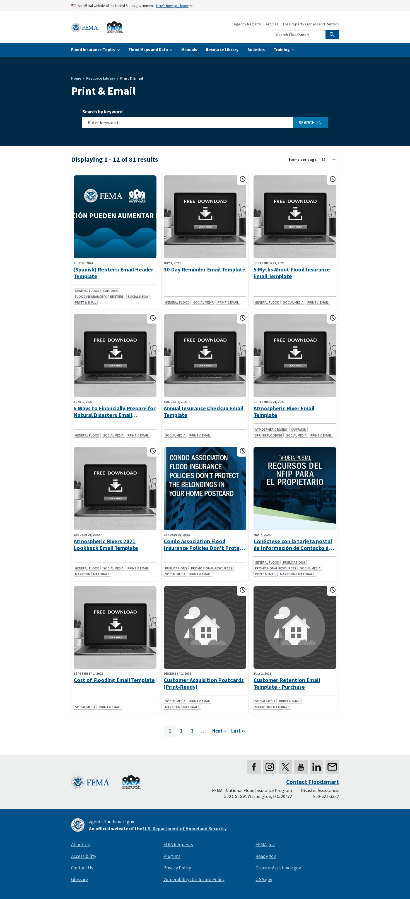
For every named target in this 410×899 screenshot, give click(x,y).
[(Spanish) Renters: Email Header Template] (115, 216)
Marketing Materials (92, 574)
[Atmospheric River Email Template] (295, 355)
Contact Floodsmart (312, 782)
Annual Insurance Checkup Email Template (203, 411)
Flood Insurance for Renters (99, 296)
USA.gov (263, 879)
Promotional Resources (211, 568)
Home (76, 78)
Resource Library (100, 78)
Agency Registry (247, 24)
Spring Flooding (268, 435)
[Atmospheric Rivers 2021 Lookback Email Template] (115, 488)
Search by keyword (102, 112)
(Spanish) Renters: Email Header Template (113, 273)
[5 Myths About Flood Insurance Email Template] (295, 216)
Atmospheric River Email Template (284, 411)
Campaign (111, 290)
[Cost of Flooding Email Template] (115, 627)
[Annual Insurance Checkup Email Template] (205, 355)
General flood (87, 290)
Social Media (138, 296)
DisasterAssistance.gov (278, 868)
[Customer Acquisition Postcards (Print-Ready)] (205, 627)
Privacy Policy (177, 868)
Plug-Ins (171, 856)
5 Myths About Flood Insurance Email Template (292, 273)
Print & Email (85, 302)
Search (307, 123)
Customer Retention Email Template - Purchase (287, 683)
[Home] (97, 27)
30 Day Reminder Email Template (204, 269)
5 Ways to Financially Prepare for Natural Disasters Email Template (115, 411)
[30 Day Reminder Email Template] (205, 216)
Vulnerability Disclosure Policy (194, 879)
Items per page (303, 159)
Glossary (79, 879)
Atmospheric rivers (271, 429)
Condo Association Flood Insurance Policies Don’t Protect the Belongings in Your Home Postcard (204, 544)
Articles (272, 24)
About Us (80, 844)
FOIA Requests (178, 844)
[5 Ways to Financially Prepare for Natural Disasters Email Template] (115, 355)
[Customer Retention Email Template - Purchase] (295, 627)
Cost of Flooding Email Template (114, 680)
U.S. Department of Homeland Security (185, 829)
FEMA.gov (265, 844)
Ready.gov (265, 856)
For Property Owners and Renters (311, 24)
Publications (176, 568)
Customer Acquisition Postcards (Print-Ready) (204, 683)
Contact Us (82, 868)
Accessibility (83, 856)
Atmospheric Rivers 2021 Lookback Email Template (106, 544)
